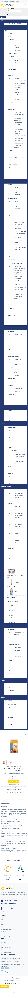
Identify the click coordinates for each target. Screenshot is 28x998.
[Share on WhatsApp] (8, 793)
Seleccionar (4, 986)
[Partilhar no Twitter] (13, 793)
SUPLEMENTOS (17, 766)
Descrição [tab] (3, 800)
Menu (3, 17)
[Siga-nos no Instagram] (3, 911)
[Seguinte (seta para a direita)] (5, 995)
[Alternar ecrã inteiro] (5, 990)
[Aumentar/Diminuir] (1, 990)
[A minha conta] (22, 5)
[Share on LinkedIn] (20, 793)
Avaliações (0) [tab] (4, 806)
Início (8, 766)
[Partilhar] (9, 990)
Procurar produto (10, 8)
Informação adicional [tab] (5, 803)
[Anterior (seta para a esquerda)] (1, 995)
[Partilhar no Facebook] (10, 793)
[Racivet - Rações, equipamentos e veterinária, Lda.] (8, 5)
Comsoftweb (21, 980)
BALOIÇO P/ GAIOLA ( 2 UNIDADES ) (7, 876)
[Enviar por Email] (15, 793)
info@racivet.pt (4, 966)
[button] (25, 5)
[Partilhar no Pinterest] (18, 793)
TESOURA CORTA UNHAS (21, 876)
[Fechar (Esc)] (13, 990)
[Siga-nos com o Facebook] (1, 911)
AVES (12, 766)
